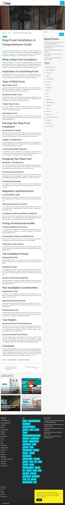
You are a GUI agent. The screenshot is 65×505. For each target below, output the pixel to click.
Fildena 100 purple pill (27, 450)
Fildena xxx (25, 461)
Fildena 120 (36, 450)
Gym (35, 461)
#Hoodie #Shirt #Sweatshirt (34, 420)
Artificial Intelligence (50, 70)
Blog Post (3, 494)
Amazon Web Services (50, 67)
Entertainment (49, 87)
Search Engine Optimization (52, 117)
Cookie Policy (43, 496)
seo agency (29, 470)
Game (47, 96)
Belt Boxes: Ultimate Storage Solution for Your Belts (10, 406)
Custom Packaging (35, 438)
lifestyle (31, 464)
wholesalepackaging (27, 482)
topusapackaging (26, 476)
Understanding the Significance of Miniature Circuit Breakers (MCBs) (9, 388)
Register (2, 492)
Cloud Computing (49, 78)
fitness (31, 461)
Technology (48, 123)
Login (2, 489)
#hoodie (24, 420)
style (40, 470)
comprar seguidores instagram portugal (31, 435)
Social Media (48, 120)
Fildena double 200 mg (27, 458)
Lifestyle (48, 108)
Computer (48, 81)
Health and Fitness (50, 102)
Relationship (48, 114)
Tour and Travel (49, 126)
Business (4, 36)
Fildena (31, 447)
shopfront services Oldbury (23, 359)
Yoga (35, 482)
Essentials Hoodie (26, 444)
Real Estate (37, 467)
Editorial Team (5, 392)
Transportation (35, 476)
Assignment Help (26, 423)
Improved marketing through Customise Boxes (31, 389)
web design (33, 479)
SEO (24, 470)
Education (48, 84)
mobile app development (28, 467)
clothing (25, 432)
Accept (39, 499)
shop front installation (11, 359)
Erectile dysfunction (33, 441)
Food (47, 93)
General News (49, 99)
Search (45, 31)
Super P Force (26, 473)
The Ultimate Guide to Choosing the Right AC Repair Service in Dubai (29, 405)
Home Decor (48, 105)
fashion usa (25, 447)
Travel (24, 479)
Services (35, 470)
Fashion (47, 90)
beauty (31, 429)
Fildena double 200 (27, 455)
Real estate (48, 111)
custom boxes (26, 438)
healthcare (25, 464)
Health (40, 461)
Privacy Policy (4, 496)
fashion (34, 444)
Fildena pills (36, 458)
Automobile (48, 72)
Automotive (25, 429)
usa (28, 479)
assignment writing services (29, 426)
